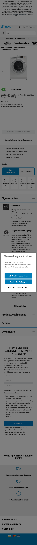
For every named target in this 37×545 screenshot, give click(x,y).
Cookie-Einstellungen (18, 282)
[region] (18, 272)
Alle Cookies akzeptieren (18, 276)
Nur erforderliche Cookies (18, 288)
